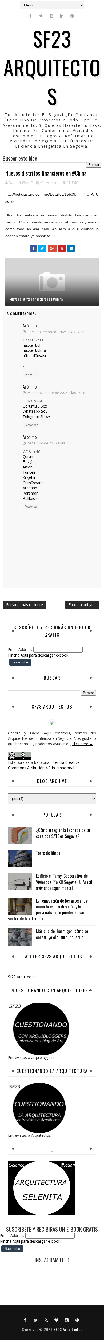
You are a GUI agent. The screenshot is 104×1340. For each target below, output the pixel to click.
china (55, 182)
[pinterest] (72, 15)
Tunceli (29, 472)
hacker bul (31, 345)
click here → (82, 743)
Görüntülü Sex (35, 406)
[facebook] (31, 15)
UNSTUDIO (70, 182)
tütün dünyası (34, 355)
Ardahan (30, 487)
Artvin (28, 466)
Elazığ (28, 461)
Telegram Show (36, 416)
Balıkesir (30, 498)
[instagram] (51, 15)
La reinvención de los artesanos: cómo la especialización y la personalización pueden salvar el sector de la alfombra (48, 910)
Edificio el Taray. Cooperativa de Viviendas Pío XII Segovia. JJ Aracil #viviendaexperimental (64, 882)
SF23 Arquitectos (52, 67)
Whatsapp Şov (35, 411)
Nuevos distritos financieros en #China (36, 299)
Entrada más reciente (24, 604)
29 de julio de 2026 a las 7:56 (49, 443)
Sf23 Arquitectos (22, 976)
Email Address (20, 649)
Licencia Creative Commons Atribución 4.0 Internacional (43, 765)
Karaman (30, 493)
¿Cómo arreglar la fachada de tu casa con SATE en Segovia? (63, 833)
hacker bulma (34, 350)
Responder (31, 374)
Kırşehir (29, 477)
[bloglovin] (57, 1320)
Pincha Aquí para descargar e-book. (38, 655)
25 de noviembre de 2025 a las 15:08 (56, 392)
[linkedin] (62, 15)
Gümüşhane (33, 482)
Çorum (28, 456)
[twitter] (41, 15)
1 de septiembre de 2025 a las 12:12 (55, 331)
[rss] (46, 1320)
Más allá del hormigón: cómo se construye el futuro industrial (62, 934)
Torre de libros (48, 853)
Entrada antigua (82, 604)
